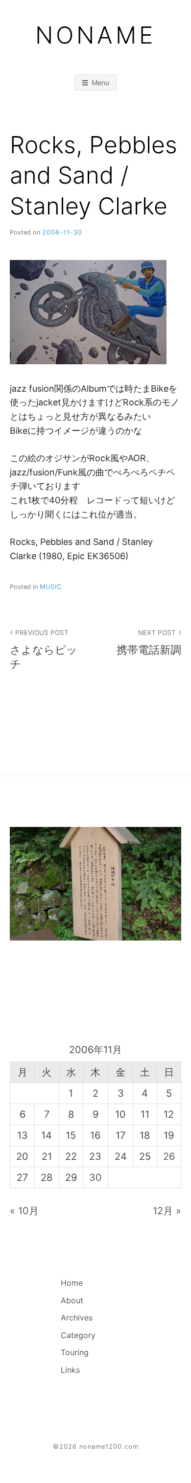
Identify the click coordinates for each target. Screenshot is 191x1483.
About (72, 1300)
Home (72, 1283)
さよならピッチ (43, 649)
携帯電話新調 (149, 642)
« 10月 (24, 1211)
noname (95, 35)
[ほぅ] (95, 884)
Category (78, 1335)
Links (70, 1370)
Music (51, 586)
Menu (100, 82)
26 (169, 1156)
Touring (75, 1352)
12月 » (167, 1211)
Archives (77, 1317)
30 (95, 1177)
